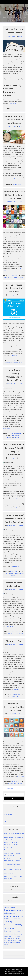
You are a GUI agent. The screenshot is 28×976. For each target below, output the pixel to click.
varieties (6, 944)
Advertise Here (8, 814)
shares (12, 940)
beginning (12, 907)
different (13, 913)
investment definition (16, 433)
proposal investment (16, 504)
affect (11, 435)
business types (13, 571)
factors (21, 783)
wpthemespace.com (19, 973)
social (18, 437)
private (5, 938)
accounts (6, 573)
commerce (20, 910)
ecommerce (8, 916)
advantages (11, 573)
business (13, 633)
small (10, 508)
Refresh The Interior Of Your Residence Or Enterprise (14, 195)
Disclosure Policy (9, 818)
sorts (5, 942)
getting (17, 921)
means (5, 936)
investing (18, 924)
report (19, 938)
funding (8, 921)
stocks (15, 942)
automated (17, 573)
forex (19, 918)
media (14, 437)
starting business (17, 184)
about (5, 907)
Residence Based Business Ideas (12, 869)
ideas (17, 633)
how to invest (14, 275)
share (9, 940)
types (18, 942)
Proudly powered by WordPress (13, 971)
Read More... (13, 103)
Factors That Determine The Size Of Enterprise (14, 707)
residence (20, 277)
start (8, 942)
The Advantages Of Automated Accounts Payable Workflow (14, 518)
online (9, 936)
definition (7, 913)
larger (20, 435)
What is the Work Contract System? (14, 833)
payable (22, 573)
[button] (25, 2)
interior (11, 277)
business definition (15, 781)
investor (14, 360)
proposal (14, 938)
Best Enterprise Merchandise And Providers (14, 288)
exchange (6, 918)
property (10, 938)
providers (19, 362)
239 (8, 788)
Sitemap (6, 821)
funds (14, 921)
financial (11, 918)
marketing (9, 437)
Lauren (20, 36)
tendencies (15, 508)
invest (12, 925)
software (19, 940)
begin (8, 907)
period (14, 936)
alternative (10, 506)
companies (16, 435)
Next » (11, 788)
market (12, 934)
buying (14, 910)
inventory (7, 925)
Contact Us (7, 811)
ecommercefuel (15, 696)
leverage (22, 506)
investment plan (16, 694)
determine (10, 783)
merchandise (13, 362)
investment (9, 927)
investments (9, 931)
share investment (16, 631)
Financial (17, 108)
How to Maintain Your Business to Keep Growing (14, 119)
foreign (15, 918)
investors (6, 934)
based (9, 633)
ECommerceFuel (14, 641)
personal (18, 936)
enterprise (6, 277)
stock (12, 942)
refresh (15, 277)
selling (5, 940)
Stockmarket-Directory (14, 12)
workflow (13, 575)
